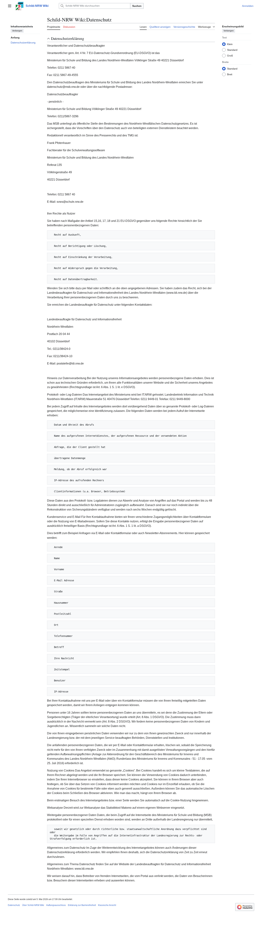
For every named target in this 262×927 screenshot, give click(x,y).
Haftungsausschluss (56, 905)
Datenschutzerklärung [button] (67, 38)
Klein (230, 44)
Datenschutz (14, 905)
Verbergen (17, 30)
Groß (230, 55)
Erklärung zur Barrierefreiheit (82, 905)
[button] (9, 6)
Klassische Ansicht (107, 905)
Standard (232, 49)
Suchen (137, 5)
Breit (229, 74)
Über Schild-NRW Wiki (33, 905)
